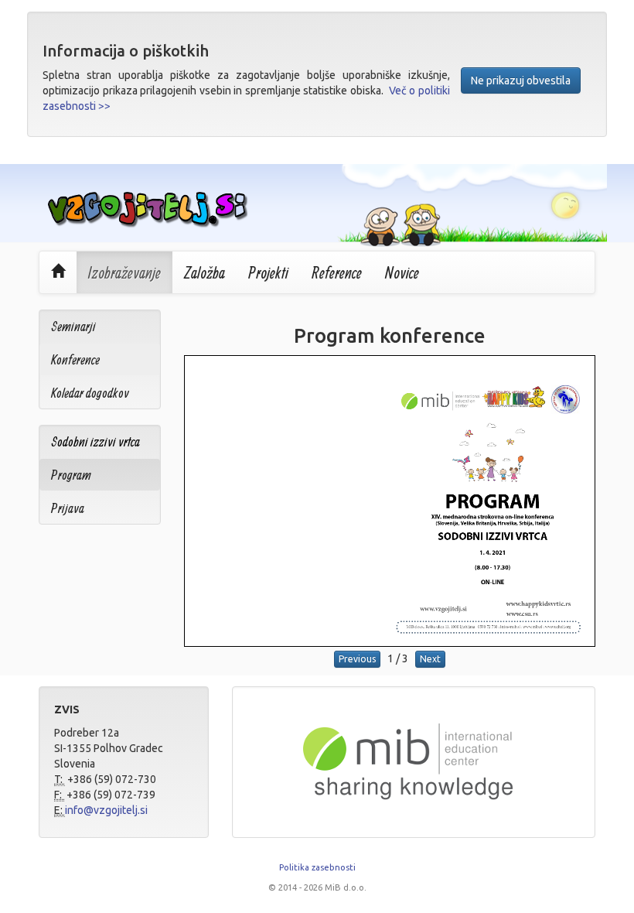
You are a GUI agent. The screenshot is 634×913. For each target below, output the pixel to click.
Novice (402, 272)
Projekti (268, 272)
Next (430, 659)
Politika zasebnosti (317, 867)
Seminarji (73, 326)
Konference (75, 359)
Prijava (67, 508)
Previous (357, 659)
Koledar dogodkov (90, 393)
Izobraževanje (124, 272)
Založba (204, 272)
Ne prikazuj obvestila (521, 80)
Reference (337, 272)
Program (71, 475)
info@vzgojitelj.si (106, 810)
